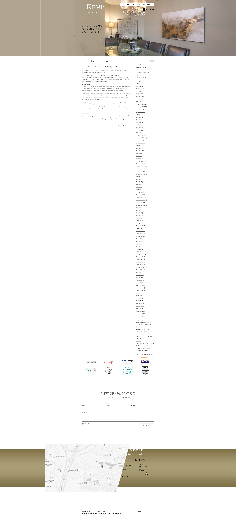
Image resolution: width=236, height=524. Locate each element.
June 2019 (139, 295)
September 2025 (140, 112)
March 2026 (139, 96)
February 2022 (140, 223)
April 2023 (139, 187)
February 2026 (140, 99)
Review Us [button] (140, 511)
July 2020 (138, 272)
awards (127, 116)
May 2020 (139, 277)
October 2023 (140, 171)
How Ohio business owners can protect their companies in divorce (145, 325)
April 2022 (139, 218)
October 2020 (140, 264)
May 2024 (139, 153)
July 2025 (138, 117)
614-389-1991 (150, 10)
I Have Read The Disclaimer (90, 425)
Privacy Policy (96, 513)
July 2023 (138, 179)
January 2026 (140, 101)
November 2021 (140, 231)
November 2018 (140, 314)
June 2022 (139, 213)
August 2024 (139, 145)
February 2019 (140, 306)
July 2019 (138, 293)
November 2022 (140, 200)
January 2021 (139, 257)
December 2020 (140, 259)
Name (83, 405)
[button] (235, 515)
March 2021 (139, 251)
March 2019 (139, 303)
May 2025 (138, 122)
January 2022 (140, 226)
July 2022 (138, 210)
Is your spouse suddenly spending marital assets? (143, 349)
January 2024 (140, 163)
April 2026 (139, 94)
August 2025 (139, 114)
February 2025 (140, 130)
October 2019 (139, 288)
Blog (143, 4)
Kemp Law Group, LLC (95, 67)
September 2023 (140, 174)
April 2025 (139, 125)
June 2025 (139, 119)
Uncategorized (140, 77)
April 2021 (138, 249)
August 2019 (139, 290)
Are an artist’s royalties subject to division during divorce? (145, 344)
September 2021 (140, 236)
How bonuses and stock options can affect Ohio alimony (143, 332)
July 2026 (138, 86)
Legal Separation (140, 75)
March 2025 (139, 127)
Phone (133, 405)
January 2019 (139, 308)
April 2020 (139, 280)
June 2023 (139, 182)
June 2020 (139, 275)
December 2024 (140, 135)
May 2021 (138, 246)
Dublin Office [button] (126, 476)
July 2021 (138, 241)
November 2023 (140, 169)
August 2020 (139, 270)
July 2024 (138, 148)
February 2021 (140, 254)
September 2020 (140, 267)
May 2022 (139, 215)
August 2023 (139, 176)
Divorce (138, 69)
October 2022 (140, 202)
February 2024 (140, 161)
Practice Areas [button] (136, 4)
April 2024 (139, 156)
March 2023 (139, 189)
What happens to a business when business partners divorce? (144, 339)
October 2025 (140, 109)
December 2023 (140, 166)
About (129, 4)
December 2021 (140, 228)
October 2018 (139, 316)
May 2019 (138, 298)
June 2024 (139, 151)
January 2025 (140, 132)
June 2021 (139, 244)
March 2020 (139, 282)
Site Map (90, 513)
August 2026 (139, 83)
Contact (148, 4)
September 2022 (140, 205)
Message (84, 412)
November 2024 (140, 138)
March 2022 (139, 220)
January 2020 (140, 285)
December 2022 (140, 197)
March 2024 (139, 158)
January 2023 (140, 195)
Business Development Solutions (109, 513)
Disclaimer (85, 423)
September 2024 (140, 143)
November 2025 (140, 107)
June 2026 (139, 88)
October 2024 (140, 140)
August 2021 (139, 238)
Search (152, 61)
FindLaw (121, 513)
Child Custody (140, 67)
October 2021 (139, 233)
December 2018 (140, 311)
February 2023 (140, 192)
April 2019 (138, 301)
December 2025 (140, 104)
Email (109, 405)
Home (125, 4)
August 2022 (139, 207)
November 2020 (140, 262)
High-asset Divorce (115, 67)
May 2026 (139, 91)
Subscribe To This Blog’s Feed (146, 354)
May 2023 (139, 184)
